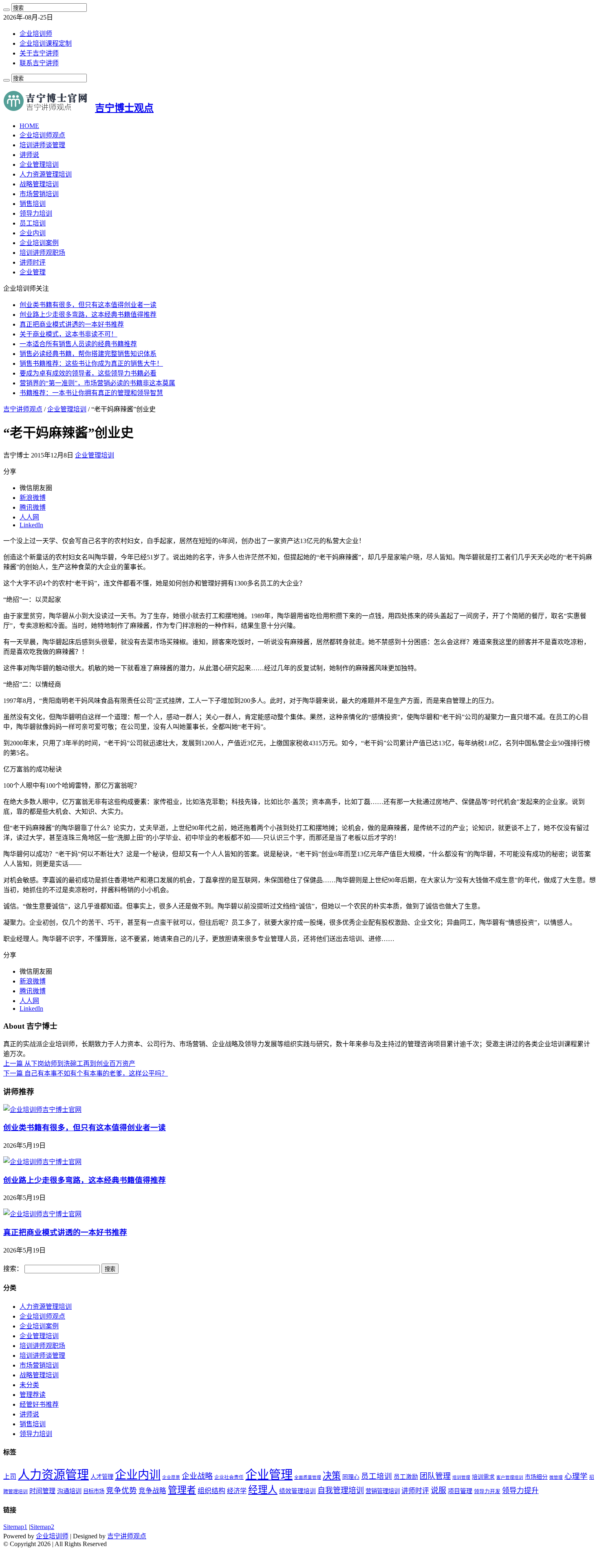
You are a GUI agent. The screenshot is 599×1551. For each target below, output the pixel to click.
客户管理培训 (509, 1477)
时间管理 (42, 1490)
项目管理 (460, 1490)
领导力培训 (36, 213)
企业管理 (33, 272)
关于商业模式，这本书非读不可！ (68, 334)
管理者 (182, 1490)
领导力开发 (487, 1491)
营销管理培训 (383, 1491)
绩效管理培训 (297, 1491)
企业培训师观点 (42, 135)
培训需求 (483, 1477)
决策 (332, 1476)
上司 (9, 1476)
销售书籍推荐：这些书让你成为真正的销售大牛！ (91, 363)
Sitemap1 (15, 1526)
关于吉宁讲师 (39, 53)
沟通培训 (69, 1490)
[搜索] (6, 10)
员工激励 (406, 1477)
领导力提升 (520, 1491)
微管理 (556, 1477)
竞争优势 (121, 1490)
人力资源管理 (53, 1474)
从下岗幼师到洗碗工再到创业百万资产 (69, 1063)
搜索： (13, 1268)
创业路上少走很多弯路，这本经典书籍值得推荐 (88, 314)
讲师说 (29, 154)
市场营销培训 (39, 193)
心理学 (576, 1476)
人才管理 (101, 1477)
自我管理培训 (340, 1490)
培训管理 (461, 1477)
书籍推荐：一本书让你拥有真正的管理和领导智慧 (91, 392)
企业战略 (197, 1476)
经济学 (237, 1490)
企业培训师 (36, 33)
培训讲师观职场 (42, 252)
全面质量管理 (307, 1477)
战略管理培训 (39, 184)
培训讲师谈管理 (42, 144)
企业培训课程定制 (46, 43)
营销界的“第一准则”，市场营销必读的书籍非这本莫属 (97, 383)
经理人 (262, 1490)
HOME (29, 125)
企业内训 (33, 233)
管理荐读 (33, 1394)
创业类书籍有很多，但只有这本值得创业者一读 (88, 304)
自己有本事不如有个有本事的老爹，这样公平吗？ (85, 1073)
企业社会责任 (229, 1477)
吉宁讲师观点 (22, 409)
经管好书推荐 (39, 1404)
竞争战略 (152, 1491)
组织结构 (211, 1491)
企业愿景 (171, 1477)
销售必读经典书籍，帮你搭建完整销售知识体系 (88, 353)
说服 (438, 1490)
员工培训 (33, 223)
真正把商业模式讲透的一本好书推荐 (72, 324)
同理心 (350, 1477)
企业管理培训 (39, 164)
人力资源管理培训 (46, 174)
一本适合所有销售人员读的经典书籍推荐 (78, 343)
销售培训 (33, 203)
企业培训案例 (39, 242)
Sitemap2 (42, 1526)
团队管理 (435, 1476)
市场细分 (536, 1477)
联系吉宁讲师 (39, 63)
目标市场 (93, 1491)
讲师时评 (33, 262)
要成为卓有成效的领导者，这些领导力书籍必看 (88, 373)
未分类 (29, 1384)
